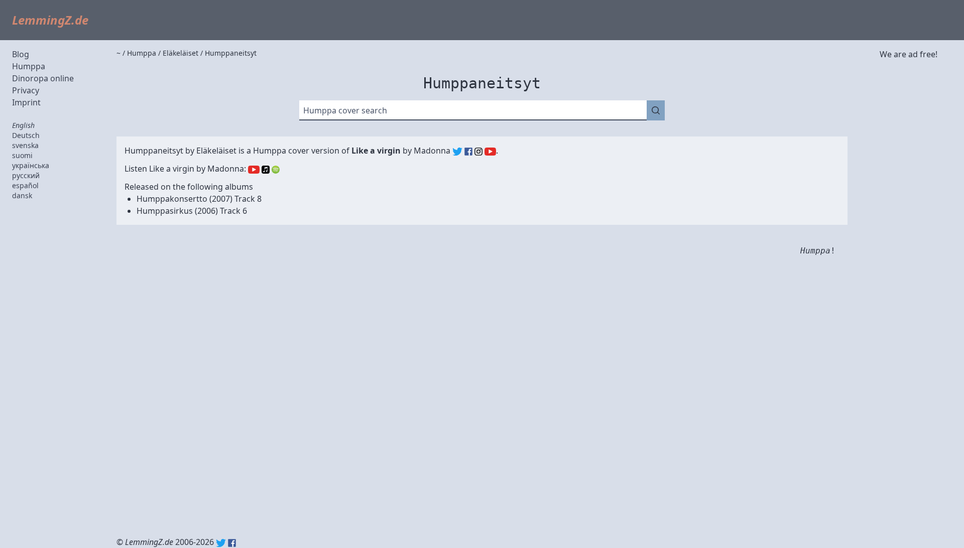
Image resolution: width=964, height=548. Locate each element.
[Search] (656, 110)
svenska (25, 145)
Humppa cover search (345, 110)
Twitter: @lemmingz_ (221, 543)
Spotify (276, 170)
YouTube (254, 170)
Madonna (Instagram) (478, 152)
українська (30, 165)
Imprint (26, 102)
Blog (20, 54)
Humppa (28, 66)
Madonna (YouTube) (490, 152)
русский (26, 175)
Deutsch (26, 135)
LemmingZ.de (50, 20)
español (25, 185)
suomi (22, 155)
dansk (22, 195)
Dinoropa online (43, 78)
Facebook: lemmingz (232, 543)
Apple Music (266, 170)
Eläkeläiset (216, 150)
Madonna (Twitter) (457, 152)
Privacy (25, 90)
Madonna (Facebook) (468, 152)
